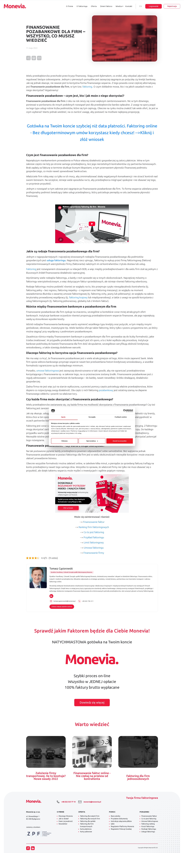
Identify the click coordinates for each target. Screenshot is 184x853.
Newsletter (63, 824)
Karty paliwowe (86, 832)
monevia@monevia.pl (92, 802)
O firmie (69, 6)
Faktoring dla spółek (87, 821)
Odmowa (64, 441)
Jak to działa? (64, 819)
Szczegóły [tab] (92, 417)
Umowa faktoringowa (149, 821)
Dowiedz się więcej (92, 702)
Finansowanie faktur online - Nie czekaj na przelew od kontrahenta (92, 776)
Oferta (94, 6)
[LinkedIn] (51, 596)
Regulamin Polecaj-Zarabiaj (121, 829)
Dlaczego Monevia (66, 816)
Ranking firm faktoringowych (94, 527)
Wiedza (119, 6)
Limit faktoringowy (94, 542)
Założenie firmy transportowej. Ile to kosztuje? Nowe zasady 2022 (46, 776)
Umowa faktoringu (94, 547)
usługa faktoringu (56, 260)
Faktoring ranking (148, 824)
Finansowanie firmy (93, 552)
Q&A (112, 824)
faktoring (87, 86)
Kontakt (128, 6)
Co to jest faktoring (94, 532)
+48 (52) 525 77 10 (68, 802)
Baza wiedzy (115, 816)
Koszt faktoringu (147, 826)
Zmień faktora (106, 6)
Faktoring (31, 269)
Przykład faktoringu (94, 537)
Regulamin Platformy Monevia (122, 826)
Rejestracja (172, 6)
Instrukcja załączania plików (121, 821)
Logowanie (153, 6)
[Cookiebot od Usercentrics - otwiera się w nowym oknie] (124, 410)
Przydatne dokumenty (119, 819)
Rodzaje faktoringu (148, 829)
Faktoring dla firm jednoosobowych (138, 777)
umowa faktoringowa (47, 370)
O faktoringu (82, 6)
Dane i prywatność (66, 821)
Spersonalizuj (91, 441)
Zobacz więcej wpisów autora (62, 606)
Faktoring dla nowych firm (90, 819)
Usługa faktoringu (148, 832)
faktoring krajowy (78, 297)
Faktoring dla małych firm (89, 816)
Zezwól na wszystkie (120, 441)
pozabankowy (106, 390)
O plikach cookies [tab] (121, 417)
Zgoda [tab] (63, 417)
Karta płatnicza (85, 829)
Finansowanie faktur (93, 522)
